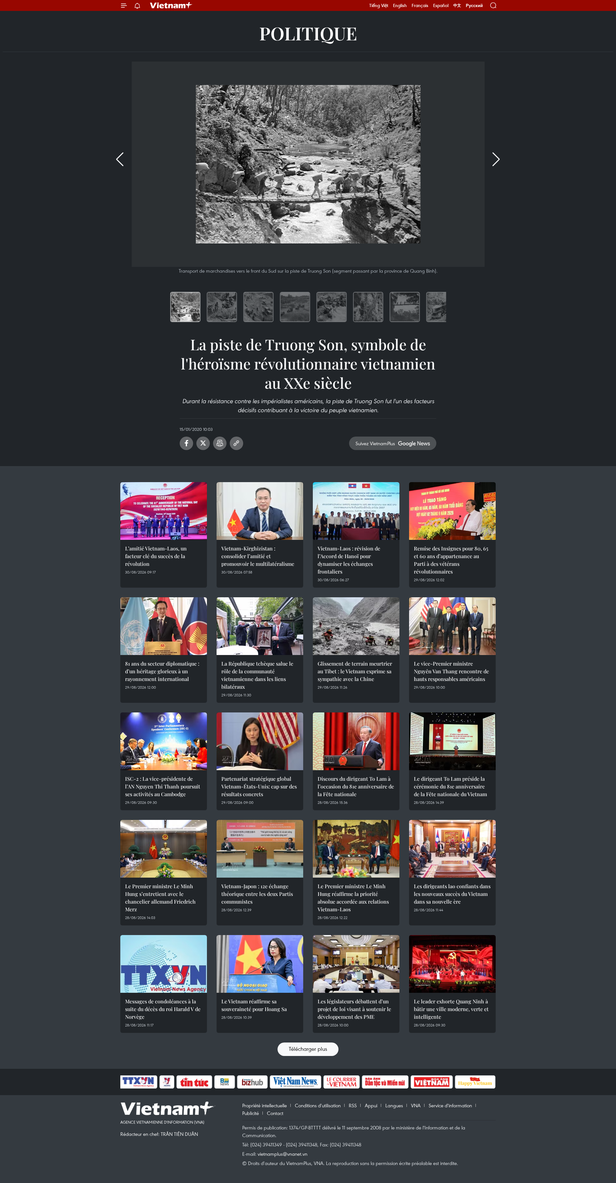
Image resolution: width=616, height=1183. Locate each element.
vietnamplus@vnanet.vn (282, 1154)
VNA (416, 1105)
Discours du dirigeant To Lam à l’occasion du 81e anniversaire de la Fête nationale (356, 786)
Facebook (186, 443)
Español (441, 5)
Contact (275, 1113)
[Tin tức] (194, 1082)
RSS (353, 1105)
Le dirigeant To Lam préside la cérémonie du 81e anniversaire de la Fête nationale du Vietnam (450, 786)
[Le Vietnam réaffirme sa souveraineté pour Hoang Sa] (260, 964)
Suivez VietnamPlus (375, 443)
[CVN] (341, 1082)
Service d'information (450, 1105)
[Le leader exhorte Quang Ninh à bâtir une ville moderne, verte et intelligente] (452, 964)
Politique (308, 33)
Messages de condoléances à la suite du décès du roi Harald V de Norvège (163, 1009)
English (400, 5)
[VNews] (167, 1082)
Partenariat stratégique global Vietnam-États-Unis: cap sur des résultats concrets (259, 786)
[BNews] (224, 1082)
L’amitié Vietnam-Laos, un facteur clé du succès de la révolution (156, 556)
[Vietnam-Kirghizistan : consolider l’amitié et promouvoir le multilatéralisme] (260, 511)
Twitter (203, 443)
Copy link (236, 443)
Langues (394, 1105)
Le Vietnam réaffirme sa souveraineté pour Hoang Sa (254, 1005)
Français (420, 5)
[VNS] (295, 1082)
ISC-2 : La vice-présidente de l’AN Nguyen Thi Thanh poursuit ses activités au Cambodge (162, 786)
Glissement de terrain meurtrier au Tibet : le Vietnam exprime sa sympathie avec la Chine (355, 671)
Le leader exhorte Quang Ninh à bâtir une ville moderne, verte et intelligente (451, 1009)
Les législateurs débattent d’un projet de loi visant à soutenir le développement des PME (354, 1009)
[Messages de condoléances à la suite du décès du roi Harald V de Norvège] (163, 964)
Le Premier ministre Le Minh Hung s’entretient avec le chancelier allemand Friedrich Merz (160, 898)
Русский (474, 5)
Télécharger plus (308, 1048)
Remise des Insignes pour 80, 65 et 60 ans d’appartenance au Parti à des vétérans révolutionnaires (451, 560)
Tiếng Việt (378, 5)
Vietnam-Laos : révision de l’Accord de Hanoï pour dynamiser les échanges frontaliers (349, 560)
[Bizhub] (252, 1082)
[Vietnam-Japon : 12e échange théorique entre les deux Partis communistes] (260, 849)
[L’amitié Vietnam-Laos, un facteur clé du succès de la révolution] (163, 511)
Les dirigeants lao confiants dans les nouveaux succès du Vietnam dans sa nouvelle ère (452, 894)
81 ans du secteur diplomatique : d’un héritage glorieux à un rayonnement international (162, 671)
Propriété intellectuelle (264, 1105)
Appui (371, 1105)
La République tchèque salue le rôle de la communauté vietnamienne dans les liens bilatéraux (257, 675)
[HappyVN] (475, 1082)
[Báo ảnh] (431, 1082)
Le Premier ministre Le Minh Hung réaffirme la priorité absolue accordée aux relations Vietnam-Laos (353, 898)
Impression (220, 443)
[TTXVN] (138, 1082)
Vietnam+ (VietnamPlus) (171, 5)
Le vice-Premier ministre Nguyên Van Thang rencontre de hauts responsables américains (451, 671)
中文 (457, 5)
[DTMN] (385, 1082)
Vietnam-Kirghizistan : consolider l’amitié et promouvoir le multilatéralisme (257, 556)
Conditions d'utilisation (318, 1105)
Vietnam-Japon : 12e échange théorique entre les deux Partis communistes (257, 894)
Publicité (250, 1113)
